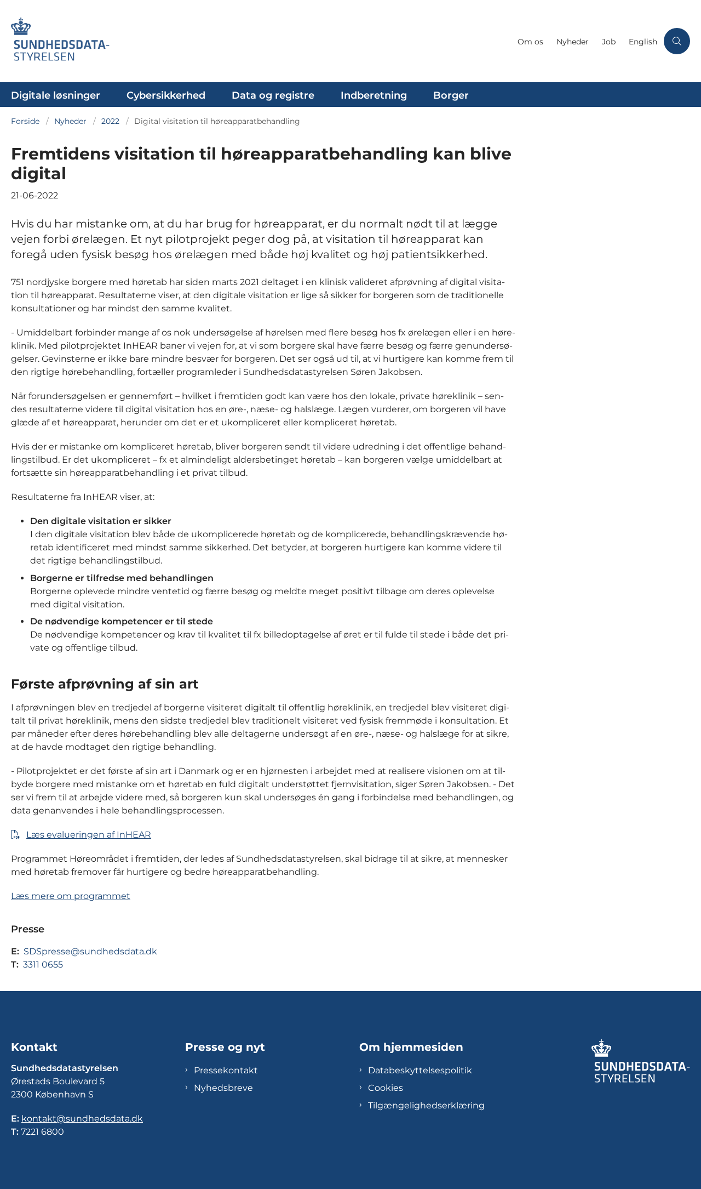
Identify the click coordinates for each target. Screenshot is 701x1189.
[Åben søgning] (677, 41)
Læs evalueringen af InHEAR (88, 834)
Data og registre (273, 95)
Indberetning (374, 95)
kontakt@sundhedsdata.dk (82, 1118)
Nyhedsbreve (223, 1088)
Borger (451, 95)
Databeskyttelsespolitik (420, 1070)
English (643, 42)
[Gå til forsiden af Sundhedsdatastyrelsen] (261, 41)
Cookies (385, 1088)
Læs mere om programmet (70, 896)
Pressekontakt (226, 1070)
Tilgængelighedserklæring (426, 1105)
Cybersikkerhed (166, 95)
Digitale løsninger (55, 95)
